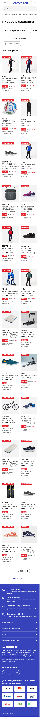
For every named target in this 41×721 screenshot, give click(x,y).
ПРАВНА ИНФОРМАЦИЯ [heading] (10, 640)
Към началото (18, 578)
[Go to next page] (27, 571)
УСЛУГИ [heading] (5, 634)
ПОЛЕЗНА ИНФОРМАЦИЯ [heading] (11, 628)
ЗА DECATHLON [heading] (7, 622)
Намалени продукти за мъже (15, 31)
